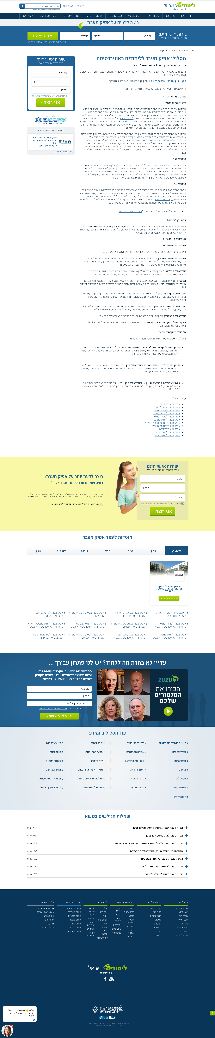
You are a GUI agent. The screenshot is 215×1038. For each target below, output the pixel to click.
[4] (113, 88)
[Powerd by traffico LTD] (107, 1018)
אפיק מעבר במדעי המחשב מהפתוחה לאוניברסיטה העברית (129, 636)
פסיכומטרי (133, 16)
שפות (105, 916)
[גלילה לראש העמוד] (212, 1029)
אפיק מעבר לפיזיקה (169, 429)
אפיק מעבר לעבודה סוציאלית (165, 416)
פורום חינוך (76, 923)
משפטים (130, 908)
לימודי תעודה (152, 16)
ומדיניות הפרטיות (34, 42)
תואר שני (170, 16)
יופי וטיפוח (103, 919)
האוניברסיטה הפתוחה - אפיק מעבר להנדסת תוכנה (171, 614)
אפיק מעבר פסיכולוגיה (168, 407)
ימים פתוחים (182, 927)
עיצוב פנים (116, 928)
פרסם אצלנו (68, 6)
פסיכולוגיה (116, 932)
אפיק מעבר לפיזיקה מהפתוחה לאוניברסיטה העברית (169, 588)
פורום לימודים (182, 935)
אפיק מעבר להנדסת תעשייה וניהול (162, 423)
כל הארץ (176, 551)
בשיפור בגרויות (102, 165)
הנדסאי (99, 16)
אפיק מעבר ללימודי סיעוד (166, 413)
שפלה (84, 551)
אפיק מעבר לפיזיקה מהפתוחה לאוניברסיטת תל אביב (47, 636)
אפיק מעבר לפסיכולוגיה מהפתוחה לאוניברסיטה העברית (86, 636)
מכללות (185, 923)
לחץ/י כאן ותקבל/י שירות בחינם (168, 81)
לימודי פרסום (91, 913)
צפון (153, 551)
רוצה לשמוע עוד (60, 716)
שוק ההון (104, 912)
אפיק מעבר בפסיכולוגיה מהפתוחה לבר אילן (86, 614)
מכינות (158, 919)
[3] (116, 88)
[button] (107, 828)
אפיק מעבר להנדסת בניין (167, 435)
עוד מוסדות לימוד (64, 151)
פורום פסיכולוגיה (73, 931)
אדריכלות (117, 925)
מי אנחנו (80, 6)
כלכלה (131, 916)
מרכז (107, 551)
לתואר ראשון (127, 118)
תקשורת (130, 926)
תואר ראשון (186, 16)
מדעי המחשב (118, 909)
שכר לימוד (183, 916)
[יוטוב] (111, 979)
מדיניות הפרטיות (47, 927)
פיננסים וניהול (104, 929)
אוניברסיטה (183, 919)
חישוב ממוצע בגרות (45, 912)
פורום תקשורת (74, 916)
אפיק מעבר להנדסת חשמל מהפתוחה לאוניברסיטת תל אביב (45, 140)
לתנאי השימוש (49, 42)
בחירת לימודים (71, 16)
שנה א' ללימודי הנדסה (130, 211)
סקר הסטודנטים (48, 16)
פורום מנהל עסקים (73, 908)
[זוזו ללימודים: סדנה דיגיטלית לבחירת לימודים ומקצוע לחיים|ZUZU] (142, 719)
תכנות (105, 934)
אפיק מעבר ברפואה (170, 404)
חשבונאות (130, 936)
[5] (110, 88)
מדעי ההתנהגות (130, 921)
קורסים (158, 931)
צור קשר (50, 923)
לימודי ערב (156, 935)
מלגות (88, 16)
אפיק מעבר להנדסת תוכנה (166, 420)
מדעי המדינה (118, 920)
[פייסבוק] (105, 979)
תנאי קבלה (183, 912)
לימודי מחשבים (90, 934)
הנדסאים (157, 923)
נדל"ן (106, 908)
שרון (38, 551)
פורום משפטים (74, 912)
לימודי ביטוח (102, 938)
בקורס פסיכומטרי (164, 199)
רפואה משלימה (90, 924)
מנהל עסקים (129, 912)
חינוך (105, 923)
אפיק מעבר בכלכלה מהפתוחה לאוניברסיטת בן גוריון (129, 614)
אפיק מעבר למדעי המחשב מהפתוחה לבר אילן (49, 614)
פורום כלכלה (75, 919)
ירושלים (61, 551)
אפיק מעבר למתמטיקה (168, 432)
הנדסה (118, 914)
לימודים (190, 50)
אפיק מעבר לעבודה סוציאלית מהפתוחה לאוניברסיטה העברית (170, 625)
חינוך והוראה (131, 931)
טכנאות (91, 918)
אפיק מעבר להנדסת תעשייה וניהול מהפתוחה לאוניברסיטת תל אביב (45, 625)
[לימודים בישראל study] (179, 6)
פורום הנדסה (75, 927)
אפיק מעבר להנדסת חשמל (166, 426)
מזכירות (91, 908)
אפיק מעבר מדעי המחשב (167, 410)
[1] (123, 88)
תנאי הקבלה (134, 137)
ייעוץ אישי (27, 16)
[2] (119, 88)
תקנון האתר (49, 916)
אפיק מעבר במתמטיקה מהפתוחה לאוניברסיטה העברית (127, 625)
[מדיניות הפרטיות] (212, 1013)
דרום (130, 551)
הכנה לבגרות (115, 16)
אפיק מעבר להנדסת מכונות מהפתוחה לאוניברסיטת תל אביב (87, 625)
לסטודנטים (49, 919)
